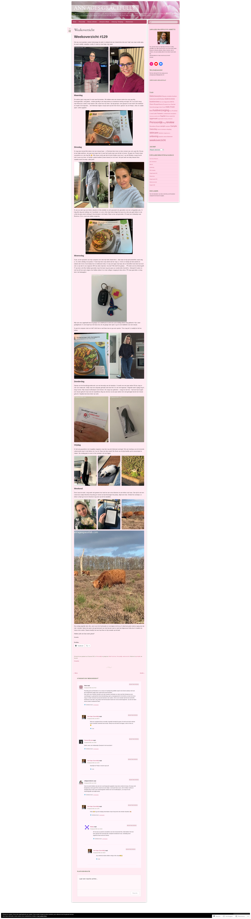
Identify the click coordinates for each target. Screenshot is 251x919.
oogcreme (172, 116)
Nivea (167, 116)
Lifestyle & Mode (104, 22)
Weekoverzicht (153, 182)
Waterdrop (152, 176)
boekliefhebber (160, 99)
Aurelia (142, 673)
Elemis (161, 104)
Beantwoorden (134, 684)
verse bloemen (168, 136)
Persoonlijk (82, 22)
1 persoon (96, 704)
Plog (164, 123)
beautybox (158, 96)
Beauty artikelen (92, 22)
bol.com (162, 102)
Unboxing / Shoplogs (117, 22)
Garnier (173, 104)
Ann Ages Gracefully (104, 8)
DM (171, 102)
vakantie (161, 136)
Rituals (158, 126)
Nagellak (163, 116)
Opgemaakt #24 (153, 179)
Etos (169, 104)
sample (162, 126)
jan (69, 29)
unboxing (154, 136)
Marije (92, 826)
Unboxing (152, 167)
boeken (174, 96)
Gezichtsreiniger (154, 107)
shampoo (163, 129)
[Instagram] (151, 64)
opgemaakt (154, 118)
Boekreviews (129, 22)
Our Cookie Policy (42, 916)
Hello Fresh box (112, 656)
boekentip (152, 99)
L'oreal (151, 113)
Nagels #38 (152, 185)
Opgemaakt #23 (153, 173)
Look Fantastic (158, 113)
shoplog (168, 129)
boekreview (154, 102)
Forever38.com (88, 740)
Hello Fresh (162, 107)
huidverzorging (161, 110)
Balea (152, 96)
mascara (152, 116)
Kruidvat (174, 110)
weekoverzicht (126, 656)
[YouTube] (156, 64)
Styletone (161, 133)
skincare (154, 132)
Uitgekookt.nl (167, 133)
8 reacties (76, 661)
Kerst (170, 110)
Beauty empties (167, 96)
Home (74, 22)
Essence (165, 104)
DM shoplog (152, 170)
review (170, 122)
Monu (75, 673)
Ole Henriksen (153, 161)
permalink (138, 656)
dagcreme (167, 102)
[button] (91, 69)
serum (159, 129)
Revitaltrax (153, 126)
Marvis (151, 164)
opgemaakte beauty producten (165, 118)
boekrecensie (170, 99)
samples (168, 126)
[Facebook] (161, 64)
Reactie (135, 893)
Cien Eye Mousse (154, 158)
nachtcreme (157, 116)
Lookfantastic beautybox (169, 113)
